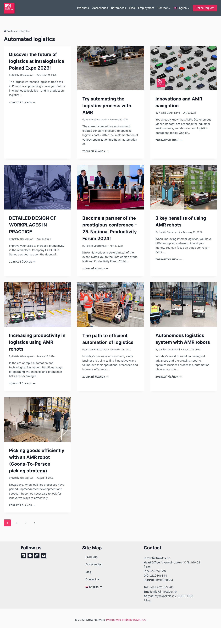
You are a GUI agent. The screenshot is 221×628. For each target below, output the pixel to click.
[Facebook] (30, 555)
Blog (132, 8)
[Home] (5, 31)
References (118, 8)
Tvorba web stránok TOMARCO (126, 619)
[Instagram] (36, 555)
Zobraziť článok (22, 102)
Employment (146, 8)
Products (83, 8)
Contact (90, 579)
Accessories (100, 8)
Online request (204, 8)
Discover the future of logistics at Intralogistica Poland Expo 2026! (36, 61)
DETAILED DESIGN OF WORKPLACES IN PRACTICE (32, 224)
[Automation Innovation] (9, 8)
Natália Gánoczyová (22, 75)
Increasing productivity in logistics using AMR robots (37, 342)
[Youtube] (43, 555)
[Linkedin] (23, 555)
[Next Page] (34, 522)
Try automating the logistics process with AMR (106, 105)
